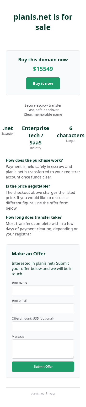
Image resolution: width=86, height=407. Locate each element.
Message (18, 336)
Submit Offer (43, 366)
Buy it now (43, 83)
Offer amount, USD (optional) (33, 318)
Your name (19, 282)
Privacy (50, 393)
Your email (19, 300)
